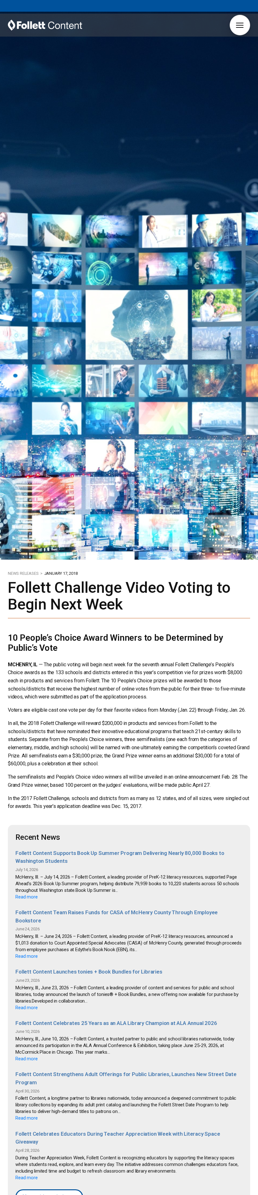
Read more (26, 897)
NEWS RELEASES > (25, 573)
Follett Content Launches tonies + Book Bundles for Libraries (88, 971)
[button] (240, 25)
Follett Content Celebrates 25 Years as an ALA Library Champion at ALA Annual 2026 (116, 1023)
